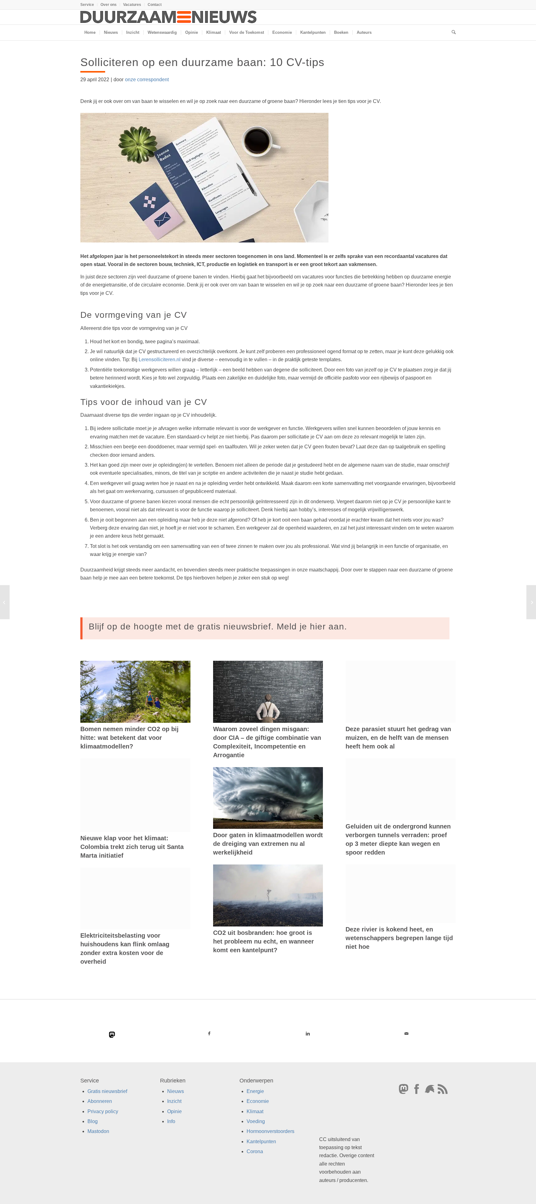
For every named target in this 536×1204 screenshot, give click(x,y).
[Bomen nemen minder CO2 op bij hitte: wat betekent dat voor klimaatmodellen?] (135, 692)
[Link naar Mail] (406, 1033)
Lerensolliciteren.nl (160, 359)
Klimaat (255, 1111)
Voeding (256, 1121)
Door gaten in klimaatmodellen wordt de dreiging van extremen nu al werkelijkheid (268, 844)
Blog (92, 1121)
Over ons (108, 4)
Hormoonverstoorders (270, 1131)
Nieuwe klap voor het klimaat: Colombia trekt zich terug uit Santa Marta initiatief (132, 847)
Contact (155, 4)
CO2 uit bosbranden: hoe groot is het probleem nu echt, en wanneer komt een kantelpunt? (263, 941)
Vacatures (132, 4)
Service (87, 4)
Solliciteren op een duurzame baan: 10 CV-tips (202, 62)
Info (171, 1121)
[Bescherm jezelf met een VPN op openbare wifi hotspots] (5, 602)
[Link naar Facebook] (209, 1033)
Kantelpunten (261, 1141)
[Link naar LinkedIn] (307, 1033)
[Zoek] (452, 32)
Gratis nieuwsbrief (107, 1091)
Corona (255, 1151)
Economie (258, 1101)
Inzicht (174, 1101)
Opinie (174, 1111)
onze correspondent (147, 79)
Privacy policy (102, 1111)
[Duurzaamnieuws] (168, 17)
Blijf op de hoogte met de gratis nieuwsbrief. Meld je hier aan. (218, 626)
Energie (255, 1091)
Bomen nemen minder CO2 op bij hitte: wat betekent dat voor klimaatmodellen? (129, 738)
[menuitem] (88, 4)
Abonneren (99, 1101)
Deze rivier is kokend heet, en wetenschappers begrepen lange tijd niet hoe (399, 938)
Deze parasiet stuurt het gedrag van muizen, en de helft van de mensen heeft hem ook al (398, 738)
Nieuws (175, 1091)
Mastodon (98, 1131)
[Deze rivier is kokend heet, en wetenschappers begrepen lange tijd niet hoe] (401, 893)
